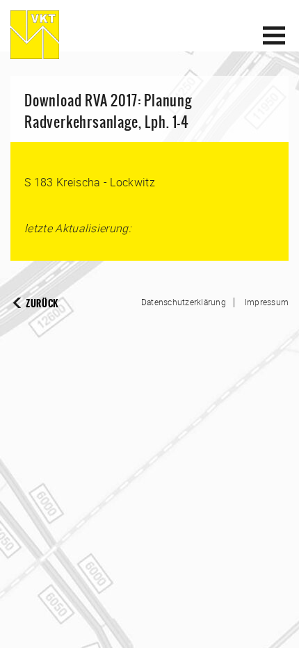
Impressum (267, 301)
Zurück (42, 303)
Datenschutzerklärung (183, 301)
